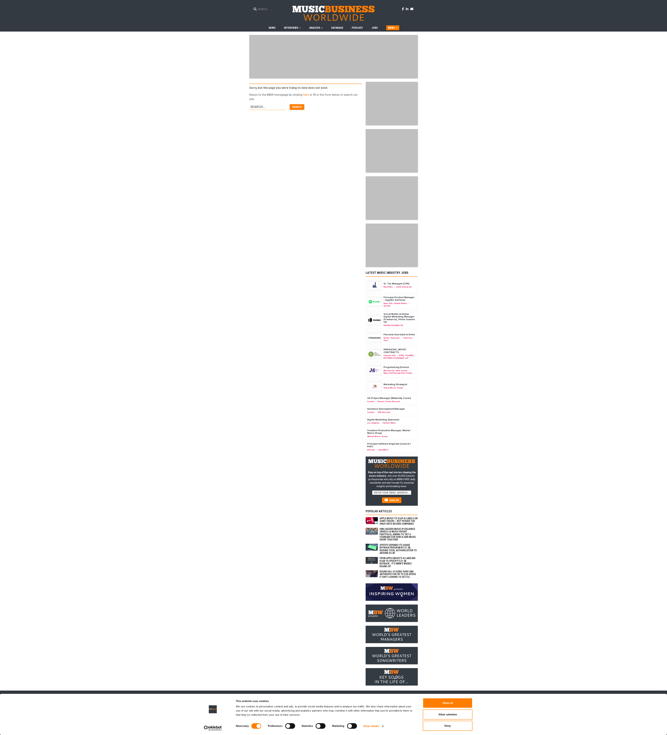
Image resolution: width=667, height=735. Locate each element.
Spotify (387, 306)
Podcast (357, 27)
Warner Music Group (377, 436)
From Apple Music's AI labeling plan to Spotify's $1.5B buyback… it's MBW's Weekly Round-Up (397, 562)
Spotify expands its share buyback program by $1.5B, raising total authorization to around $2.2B (398, 549)
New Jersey (401, 370)
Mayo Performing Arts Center (398, 373)
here (306, 94)
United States (400, 303)
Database (337, 27)
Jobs (375, 27)
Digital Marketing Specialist (383, 419)
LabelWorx (383, 450)
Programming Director (396, 367)
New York (388, 303)
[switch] (290, 726)
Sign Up (394, 500)
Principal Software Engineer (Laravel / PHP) (389, 445)
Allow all (447, 702)
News (272, 27)
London (370, 401)
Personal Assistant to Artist (399, 334)
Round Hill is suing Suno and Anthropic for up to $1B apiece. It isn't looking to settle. (398, 574)
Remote (371, 450)
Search (297, 107)
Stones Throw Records (389, 401)
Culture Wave (389, 423)
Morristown (389, 370)
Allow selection (447, 714)
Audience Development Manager (386, 408)
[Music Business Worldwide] (333, 13)
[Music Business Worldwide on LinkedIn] (408, 9)
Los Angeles (373, 423)
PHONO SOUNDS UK (393, 325)
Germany (395, 338)
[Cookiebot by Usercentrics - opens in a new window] (213, 728)
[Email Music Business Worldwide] (411, 9)
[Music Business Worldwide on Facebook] (403, 9)
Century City (390, 355)
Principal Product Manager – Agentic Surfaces (399, 298)
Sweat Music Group (393, 388)
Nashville (388, 287)
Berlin (386, 338)
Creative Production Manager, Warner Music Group (388, 431)
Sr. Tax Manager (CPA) (396, 283)
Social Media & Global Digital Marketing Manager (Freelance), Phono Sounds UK (399, 318)
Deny (447, 725)
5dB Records (384, 412)
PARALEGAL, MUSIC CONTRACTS (395, 351)
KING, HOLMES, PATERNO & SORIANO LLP (399, 356)
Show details (371, 726)
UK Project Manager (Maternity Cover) (389, 398)
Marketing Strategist (395, 384)
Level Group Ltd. (404, 287)
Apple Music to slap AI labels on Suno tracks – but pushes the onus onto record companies (399, 521)
